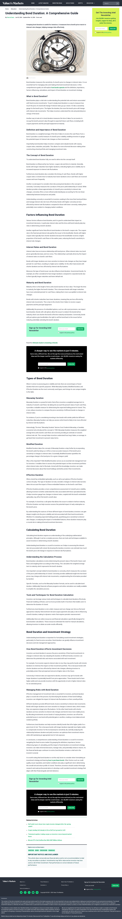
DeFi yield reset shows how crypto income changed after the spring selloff (49, 825)
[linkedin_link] (29, 892)
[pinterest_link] (37, 892)
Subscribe (80, 329)
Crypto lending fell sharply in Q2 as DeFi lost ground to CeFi (46, 830)
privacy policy (70, 332)
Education (90, 3)
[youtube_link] (33, 892)
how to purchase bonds (56, 760)
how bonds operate (57, 87)
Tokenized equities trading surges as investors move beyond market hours (50, 835)
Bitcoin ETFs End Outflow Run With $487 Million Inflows (45, 840)
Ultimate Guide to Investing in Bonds (45, 343)
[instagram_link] (25, 892)
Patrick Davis (10, 17)
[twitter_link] (21, 892)
